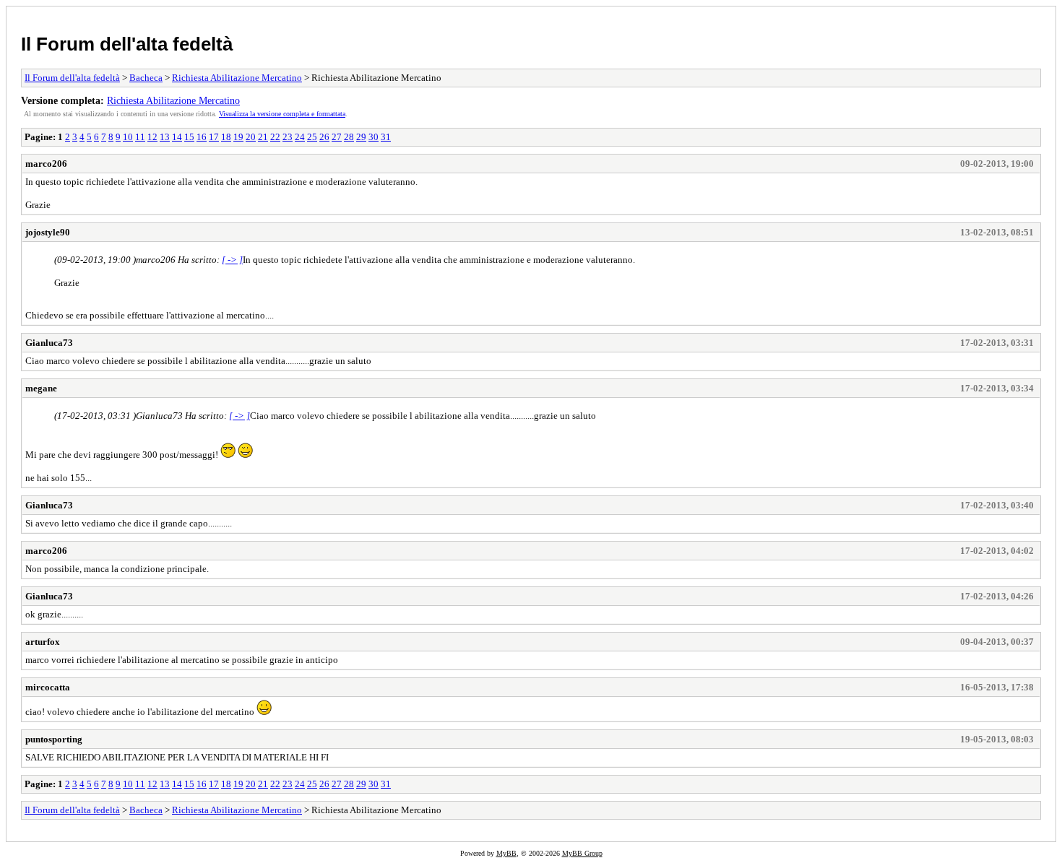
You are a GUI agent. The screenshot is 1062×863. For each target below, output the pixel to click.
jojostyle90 (47, 232)
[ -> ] (232, 259)
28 (349, 136)
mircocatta (47, 687)
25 (312, 136)
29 (361, 136)
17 (214, 136)
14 (177, 136)
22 (275, 136)
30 (373, 136)
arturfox (42, 641)
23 (287, 136)
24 (300, 136)
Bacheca (146, 77)
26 (324, 136)
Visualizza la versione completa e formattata (282, 114)
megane (41, 388)
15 (189, 136)
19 (238, 136)
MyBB (506, 853)
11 (140, 136)
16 (202, 136)
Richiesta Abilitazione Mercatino (237, 77)
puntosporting (53, 739)
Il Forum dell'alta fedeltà (127, 44)
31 (386, 136)
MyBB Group (582, 853)
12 (152, 136)
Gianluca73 (49, 342)
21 (263, 136)
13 (165, 136)
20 (251, 136)
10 (128, 136)
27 (337, 136)
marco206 (46, 163)
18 (226, 136)
